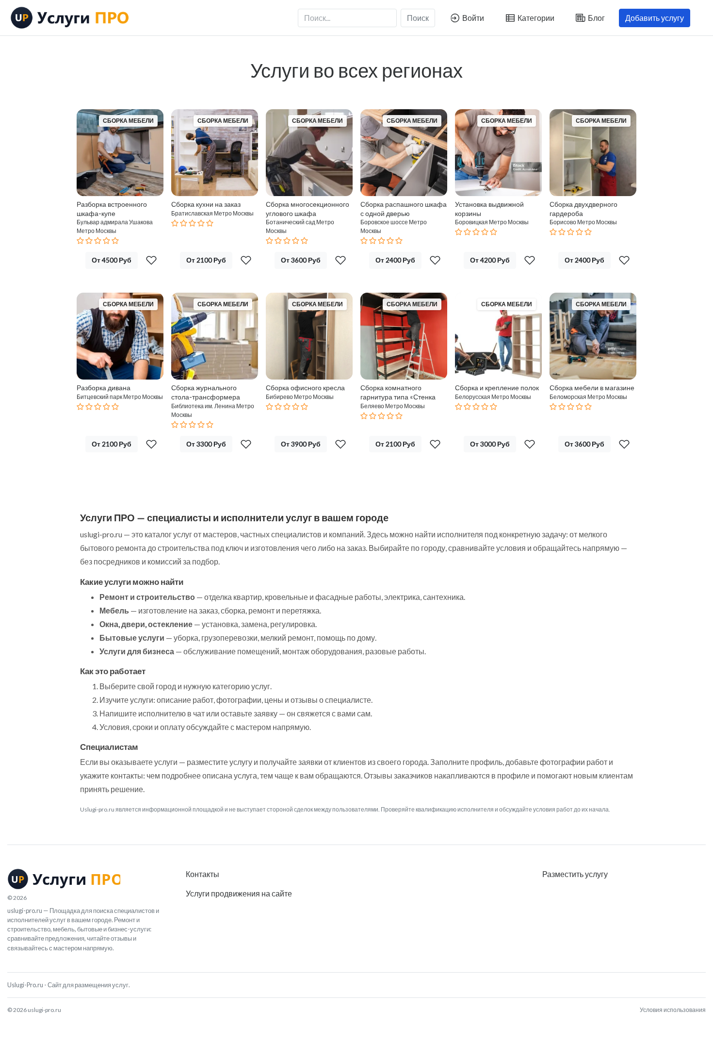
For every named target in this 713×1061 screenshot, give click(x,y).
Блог (595, 17)
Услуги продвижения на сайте (239, 893)
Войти (472, 17)
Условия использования (673, 1009)
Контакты (202, 874)
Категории (535, 17)
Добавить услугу (654, 17)
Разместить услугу (575, 874)
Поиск (418, 17)
